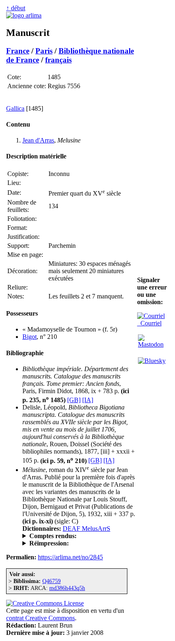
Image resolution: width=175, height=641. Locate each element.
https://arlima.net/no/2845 (70, 557)
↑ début (15, 7)
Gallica (15, 108)
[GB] (74, 399)
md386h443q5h (67, 588)
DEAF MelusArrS (86, 528)
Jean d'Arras (38, 140)
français (58, 60)
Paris (43, 51)
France (17, 51)
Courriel (149, 323)
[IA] (87, 399)
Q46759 (51, 581)
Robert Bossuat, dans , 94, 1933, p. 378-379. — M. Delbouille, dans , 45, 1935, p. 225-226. (77, 536)
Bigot (29, 336)
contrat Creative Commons (40, 617)
